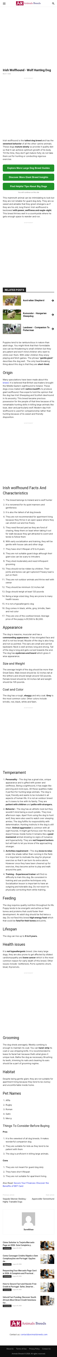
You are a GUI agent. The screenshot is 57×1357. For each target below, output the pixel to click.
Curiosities (7, 1248)
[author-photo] (28, 1225)
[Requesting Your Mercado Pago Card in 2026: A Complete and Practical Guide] (47, 1274)
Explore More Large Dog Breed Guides (28, 168)
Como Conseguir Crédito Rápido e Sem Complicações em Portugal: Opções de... (20, 1258)
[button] (4, 3)
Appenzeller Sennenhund (43, 1199)
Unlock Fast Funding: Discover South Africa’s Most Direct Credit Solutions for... (19, 1300)
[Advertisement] (28, 35)
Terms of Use (21, 1349)
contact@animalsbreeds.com (34, 1334)
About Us (10, 1349)
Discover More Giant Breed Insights (28, 177)
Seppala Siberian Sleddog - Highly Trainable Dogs (15, 1200)
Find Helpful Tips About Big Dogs (28, 186)
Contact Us (46, 1349)
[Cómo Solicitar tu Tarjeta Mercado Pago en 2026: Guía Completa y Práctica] (47, 1246)
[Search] (53, 3)
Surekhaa (28, 1229)
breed (6, 382)
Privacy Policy (34, 1349)
